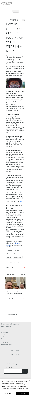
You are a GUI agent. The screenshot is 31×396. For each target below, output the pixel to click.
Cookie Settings (8, 393)
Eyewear (9, 253)
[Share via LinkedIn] (14, 262)
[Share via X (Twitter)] (11, 262)
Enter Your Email (8, 367)
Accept (23, 393)
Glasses (9, 257)
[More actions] (23, 20)
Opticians (9, 250)
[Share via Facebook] (7, 262)
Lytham (16, 253)
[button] (27, 3)
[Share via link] (18, 262)
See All (23, 274)
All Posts (7, 11)
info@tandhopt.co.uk (6, 344)
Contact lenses (17, 257)
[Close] (29, 381)
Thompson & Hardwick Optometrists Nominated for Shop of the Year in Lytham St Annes (15, 293)
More (15, 11)
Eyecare (17, 250)
